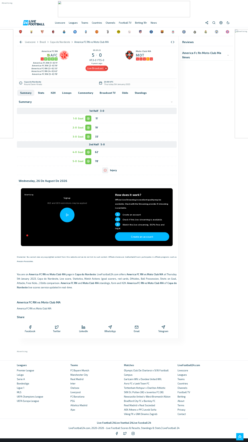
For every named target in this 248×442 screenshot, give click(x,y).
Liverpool (75, 392)
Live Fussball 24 (142, 422)
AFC (54, 55)
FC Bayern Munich (79, 370)
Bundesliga (23, 383)
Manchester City (79, 374)
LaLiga (20, 374)
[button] (172, 42)
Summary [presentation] (25, 92)
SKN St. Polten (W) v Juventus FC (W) (144, 392)
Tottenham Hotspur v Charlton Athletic (144, 387)
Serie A (21, 379)
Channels (182, 387)
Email (137, 331)
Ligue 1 (20, 387)
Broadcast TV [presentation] (107, 92)
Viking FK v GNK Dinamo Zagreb (140, 414)
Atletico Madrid (78, 405)
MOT (140, 55)
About (181, 400)
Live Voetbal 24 (124, 422)
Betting (182, 396)
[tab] (26, 93)
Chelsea (74, 387)
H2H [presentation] (53, 92)
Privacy (181, 409)
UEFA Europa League (28, 400)
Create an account (142, 236)
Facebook (30, 331)
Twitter (57, 331)
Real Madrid (77, 379)
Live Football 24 (106, 422)
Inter (73, 383)
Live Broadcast (95, 68)
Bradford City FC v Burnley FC (139, 400)
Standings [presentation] (141, 92)
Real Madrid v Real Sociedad (139, 405)
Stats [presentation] (41, 92)
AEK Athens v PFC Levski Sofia (140, 409)
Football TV (184, 392)
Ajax (72, 409)
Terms (181, 405)
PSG (72, 400)
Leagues (182, 374)
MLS (19, 392)
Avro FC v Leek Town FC (136, 383)
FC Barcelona (77, 396)
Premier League (25, 370)
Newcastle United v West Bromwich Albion (147, 396)
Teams (181, 379)
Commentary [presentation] (85, 92)
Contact (182, 414)
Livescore (183, 370)
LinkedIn (83, 331)
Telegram (163, 331)
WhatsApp (110, 331)
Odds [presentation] (125, 92)
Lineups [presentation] (67, 92)
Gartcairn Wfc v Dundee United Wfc (143, 379)
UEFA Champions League (30, 396)
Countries (183, 383)
